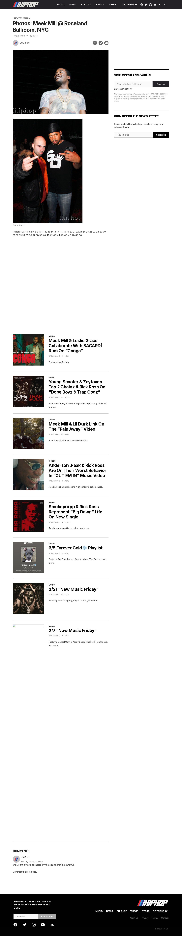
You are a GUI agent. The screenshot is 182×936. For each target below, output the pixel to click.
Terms (155, 918)
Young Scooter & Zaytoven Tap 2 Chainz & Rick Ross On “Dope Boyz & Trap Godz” (77, 387)
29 (101, 231)
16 (58, 231)
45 (62, 235)
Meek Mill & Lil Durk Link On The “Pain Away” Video (76, 426)
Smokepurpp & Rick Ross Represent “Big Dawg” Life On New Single (75, 511)
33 (20, 235)
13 (49, 231)
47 (69, 235)
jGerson (25, 43)
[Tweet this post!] (101, 43)
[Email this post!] (106, 43)
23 (80, 231)
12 (46, 231)
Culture (86, 4)
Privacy (145, 918)
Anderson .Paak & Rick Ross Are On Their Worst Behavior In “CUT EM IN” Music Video (77, 470)
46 (65, 235)
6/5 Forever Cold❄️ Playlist (75, 547)
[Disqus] (60, 289)
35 (27, 235)
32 (17, 235)
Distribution (129, 4)
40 (44, 235)
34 (23, 235)
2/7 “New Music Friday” (73, 630)
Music (60, 4)
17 (61, 231)
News (72, 4)
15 (55, 231)
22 (77, 231)
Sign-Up (161, 84)
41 (47, 235)
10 (40, 231)
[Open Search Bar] (165, 4)
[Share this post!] (95, 43)
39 (40, 235)
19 (68, 231)
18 (64, 231)
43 (54, 235)
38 (37, 235)
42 (51, 235)
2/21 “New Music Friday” (74, 589)
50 (80, 235)
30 (104, 231)
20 (71, 231)
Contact (164, 918)
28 (97, 231)
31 (14, 235)
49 (76, 235)
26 (90, 231)
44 (58, 235)
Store (112, 4)
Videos (100, 4)
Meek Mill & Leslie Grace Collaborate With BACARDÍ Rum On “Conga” (75, 345)
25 (87, 231)
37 (34, 235)
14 (52, 231)
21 (74, 231)
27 (94, 231)
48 (73, 235)
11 (43, 231)
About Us (134, 918)
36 (30, 235)
